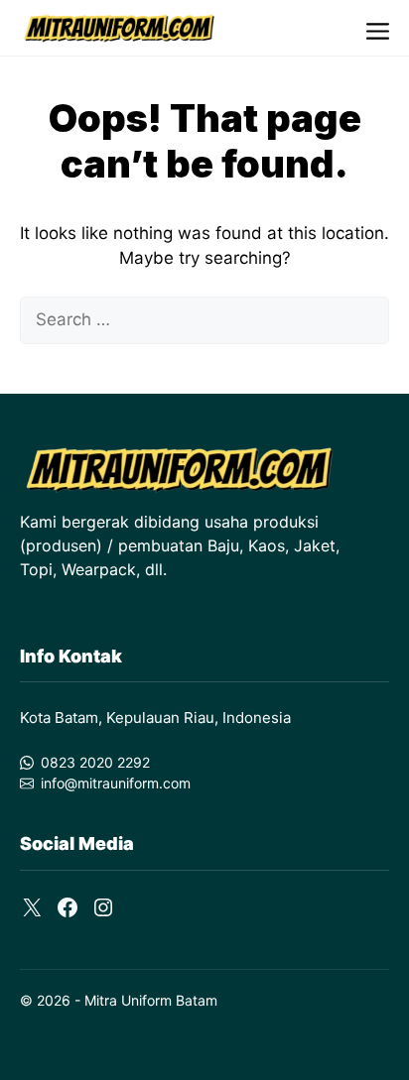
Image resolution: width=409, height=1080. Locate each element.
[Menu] (377, 28)
